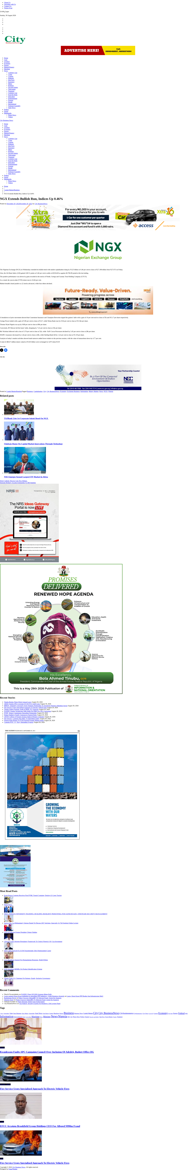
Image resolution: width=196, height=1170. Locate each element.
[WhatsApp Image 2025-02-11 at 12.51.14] (98, 314)
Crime (10, 74)
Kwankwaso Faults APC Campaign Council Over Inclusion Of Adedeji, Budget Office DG (47, 1052)
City (44, 391)
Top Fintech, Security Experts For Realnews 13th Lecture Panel (39, 1003)
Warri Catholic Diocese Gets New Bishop (14, 481)
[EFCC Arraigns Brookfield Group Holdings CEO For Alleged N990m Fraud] (21, 1118)
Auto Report (46, 1013)
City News (145, 1013)
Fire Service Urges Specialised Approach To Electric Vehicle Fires (25, 707)
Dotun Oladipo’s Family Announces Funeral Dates (20, 715)
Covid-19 (151, 1013)
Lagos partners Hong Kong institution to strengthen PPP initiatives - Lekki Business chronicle (34, 996)
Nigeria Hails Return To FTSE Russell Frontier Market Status (24, 720)
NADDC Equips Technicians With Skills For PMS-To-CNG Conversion (27, 711)
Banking (56, 1013)
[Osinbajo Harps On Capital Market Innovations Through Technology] (19, 440)
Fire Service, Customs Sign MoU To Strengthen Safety (22, 718)
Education (11, 97)
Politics (6, 109)
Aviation (7, 62)
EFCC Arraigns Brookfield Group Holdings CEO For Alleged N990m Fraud (40, 1126)
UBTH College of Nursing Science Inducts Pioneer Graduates (24, 717)
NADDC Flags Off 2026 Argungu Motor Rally (36, 994)
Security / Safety (5, 1084)
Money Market (93, 391)
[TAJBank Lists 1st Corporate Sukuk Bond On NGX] (19, 414)
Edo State (170, 1013)
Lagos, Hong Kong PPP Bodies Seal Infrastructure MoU (85, 996)
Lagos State (28, 1017)
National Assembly (14, 106)
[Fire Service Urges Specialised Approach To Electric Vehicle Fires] (21, 1081)
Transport (11, 91)
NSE (71, 1017)
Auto (5, 60)
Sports (6, 111)
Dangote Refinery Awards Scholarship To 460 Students (18, 483)
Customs (156, 1013)
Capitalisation (38, 391)
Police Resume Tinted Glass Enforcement (31, 1002)
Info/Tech (11, 80)
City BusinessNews (41, 204)
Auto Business (17, 1013)
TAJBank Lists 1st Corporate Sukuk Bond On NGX (26, 418)
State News (12, 108)
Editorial (11, 78)
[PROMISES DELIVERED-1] (61, 693)
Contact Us (7, 6)
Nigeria (110, 391)
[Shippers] (15, 887)
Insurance (11, 82)
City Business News (6, 120)
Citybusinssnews (138, 1013)
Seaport (87, 1017)
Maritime (7, 69)
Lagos (23, 1017)
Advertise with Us (10, 4)
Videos (10, 117)
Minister (47, 1016)
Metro (10, 84)
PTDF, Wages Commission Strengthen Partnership (20, 713)
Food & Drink (12, 95)
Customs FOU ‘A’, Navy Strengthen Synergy (18, 722)
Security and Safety (94, 1017)
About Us (7, 2)
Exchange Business (73, 391)
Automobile (32, 1013)
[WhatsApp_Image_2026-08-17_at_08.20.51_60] (29, 562)
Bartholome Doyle (10, 998)
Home (6, 58)
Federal (181, 1013)
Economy (7, 63)
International (12, 104)
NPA (68, 1017)
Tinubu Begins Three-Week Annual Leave (17, 702)
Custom (10, 76)
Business (30, 391)
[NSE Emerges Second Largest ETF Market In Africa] (25, 473)
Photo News (12, 115)
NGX (105, 391)
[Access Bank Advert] (98, 230)
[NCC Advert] (98, 389)
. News (1, 1013)
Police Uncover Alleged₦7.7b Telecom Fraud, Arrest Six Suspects (39, 998)
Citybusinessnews (127, 1013)
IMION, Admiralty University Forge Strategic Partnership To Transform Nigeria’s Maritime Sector (35, 706)
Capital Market (88, 1013)
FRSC (186, 1013)
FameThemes (13, 1169)
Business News (78, 1013)
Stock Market (109, 1017)
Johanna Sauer (8, 1000)
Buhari (61, 1013)
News (6, 71)
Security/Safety (13, 87)
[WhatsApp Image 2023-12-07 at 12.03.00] (42, 844)
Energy (6, 65)
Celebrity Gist (12, 73)
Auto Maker (25, 1013)
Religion (11, 85)
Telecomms (12, 89)
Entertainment (12, 98)
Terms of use (8, 8)
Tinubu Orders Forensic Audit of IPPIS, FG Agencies (21, 709)
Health (10, 102)
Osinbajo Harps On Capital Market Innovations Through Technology (33, 444)
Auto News (38, 1013)
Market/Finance (9, 67)
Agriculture (6, 1013)
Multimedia (7, 113)
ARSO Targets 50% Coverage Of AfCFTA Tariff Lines (22, 704)
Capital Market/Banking (12, 190)
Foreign (10, 100)
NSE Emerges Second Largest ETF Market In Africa (26, 477)
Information (84, 391)
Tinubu (115, 1017)
